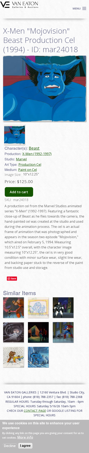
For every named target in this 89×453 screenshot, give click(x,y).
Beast (34, 148)
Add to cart (19, 192)
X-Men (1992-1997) (37, 154)
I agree (25, 445)
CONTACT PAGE (35, 411)
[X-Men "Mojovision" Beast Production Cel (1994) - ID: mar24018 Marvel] (44, 88)
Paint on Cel (27, 169)
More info (25, 437)
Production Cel (29, 164)
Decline (10, 446)
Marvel (21, 159)
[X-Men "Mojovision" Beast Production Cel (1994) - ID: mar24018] (15, 133)
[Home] (19, 4)
